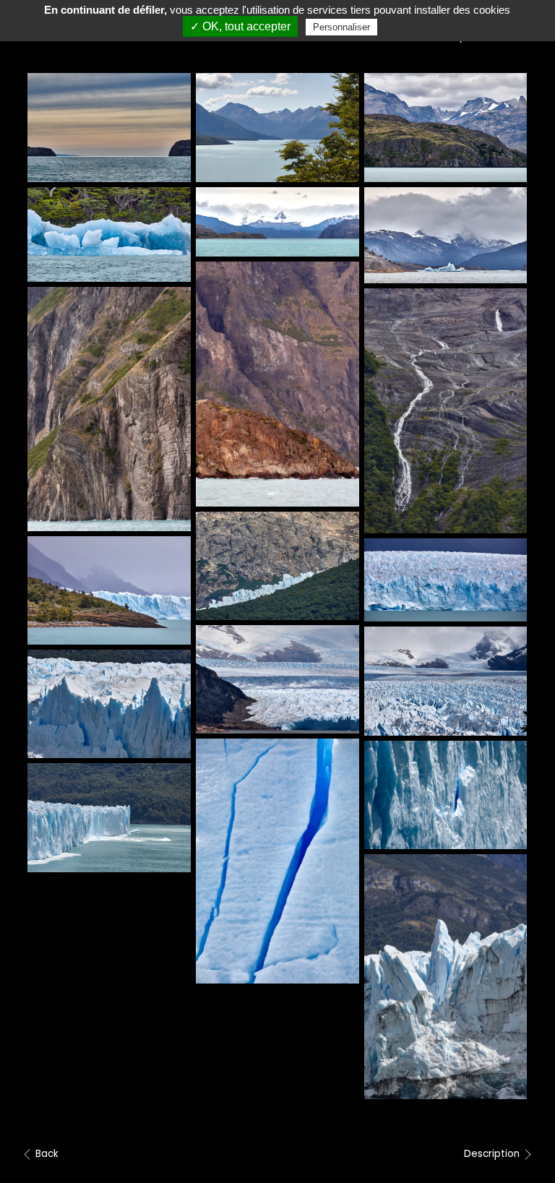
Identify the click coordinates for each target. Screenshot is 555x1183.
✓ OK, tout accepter (240, 26)
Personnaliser (341, 27)
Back (46, 1154)
